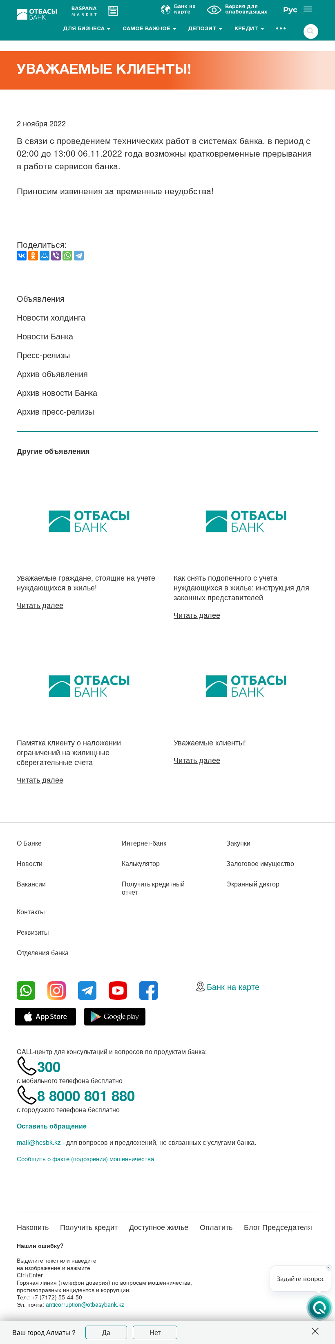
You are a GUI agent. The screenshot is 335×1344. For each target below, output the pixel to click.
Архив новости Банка (57, 392)
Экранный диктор (252, 884)
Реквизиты (33, 932)
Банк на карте (233, 986)
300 (48, 1066)
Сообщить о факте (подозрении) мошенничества (85, 1159)
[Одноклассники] (33, 255)
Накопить (33, 1226)
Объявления (41, 298)
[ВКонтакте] (22, 255)
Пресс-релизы (43, 355)
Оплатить (216, 1226)
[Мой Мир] (44, 255)
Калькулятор (141, 863)
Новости (29, 863)
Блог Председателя (278, 1226)
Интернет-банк (144, 843)
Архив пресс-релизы (55, 411)
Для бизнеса (84, 29)
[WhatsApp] (67, 255)
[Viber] (56, 255)
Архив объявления (52, 373)
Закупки (238, 843)
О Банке (29, 843)
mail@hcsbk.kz (39, 1142)
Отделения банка (43, 952)
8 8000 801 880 (86, 1095)
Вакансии (31, 884)
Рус (290, 9)
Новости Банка (45, 336)
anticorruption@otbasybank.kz (85, 1304)
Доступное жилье (158, 1226)
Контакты (31, 911)
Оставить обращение (52, 1126)
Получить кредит (89, 1226)
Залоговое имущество (260, 863)
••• (281, 29)
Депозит (203, 29)
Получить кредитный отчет (153, 888)
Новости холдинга (51, 317)
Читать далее (40, 604)
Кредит (247, 29)
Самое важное (147, 29)
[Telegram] (79, 255)
